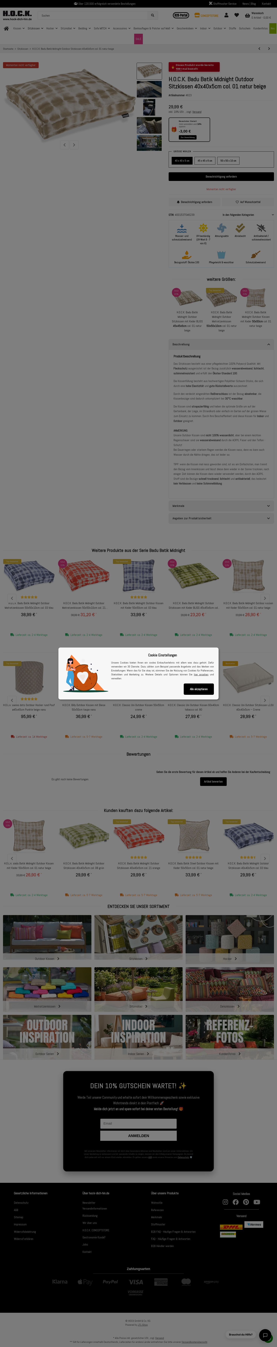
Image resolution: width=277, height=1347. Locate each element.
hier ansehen (201, 674)
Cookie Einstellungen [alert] (162, 655)
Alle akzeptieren (199, 689)
